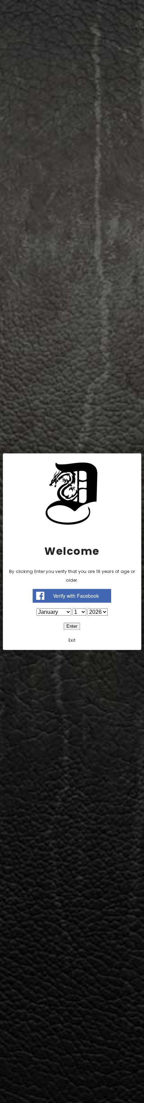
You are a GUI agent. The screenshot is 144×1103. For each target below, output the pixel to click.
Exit (72, 640)
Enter (71, 626)
